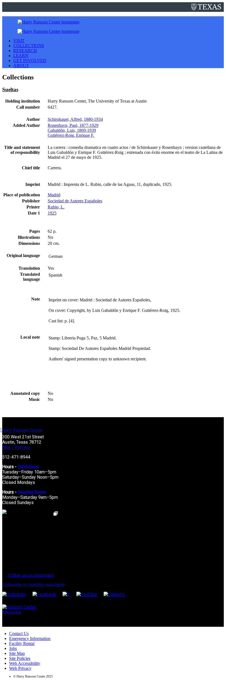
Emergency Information (29, 638)
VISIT (19, 40)
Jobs (13, 648)
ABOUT (21, 65)
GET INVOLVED (29, 60)
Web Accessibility (24, 663)
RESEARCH (25, 50)
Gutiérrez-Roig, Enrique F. (71, 135)
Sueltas (10, 89)
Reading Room (32, 492)
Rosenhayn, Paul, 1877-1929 (73, 125)
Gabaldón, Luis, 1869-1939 (72, 130)
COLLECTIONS (28, 45)
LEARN (20, 55)
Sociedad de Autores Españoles (75, 201)
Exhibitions (28, 466)
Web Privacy (20, 668)
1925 (52, 213)
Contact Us (19, 633)
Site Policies (19, 658)
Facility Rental (21, 643)
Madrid (54, 194)
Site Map (17, 653)
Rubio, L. (56, 207)
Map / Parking (15, 447)
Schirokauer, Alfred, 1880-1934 (75, 119)
